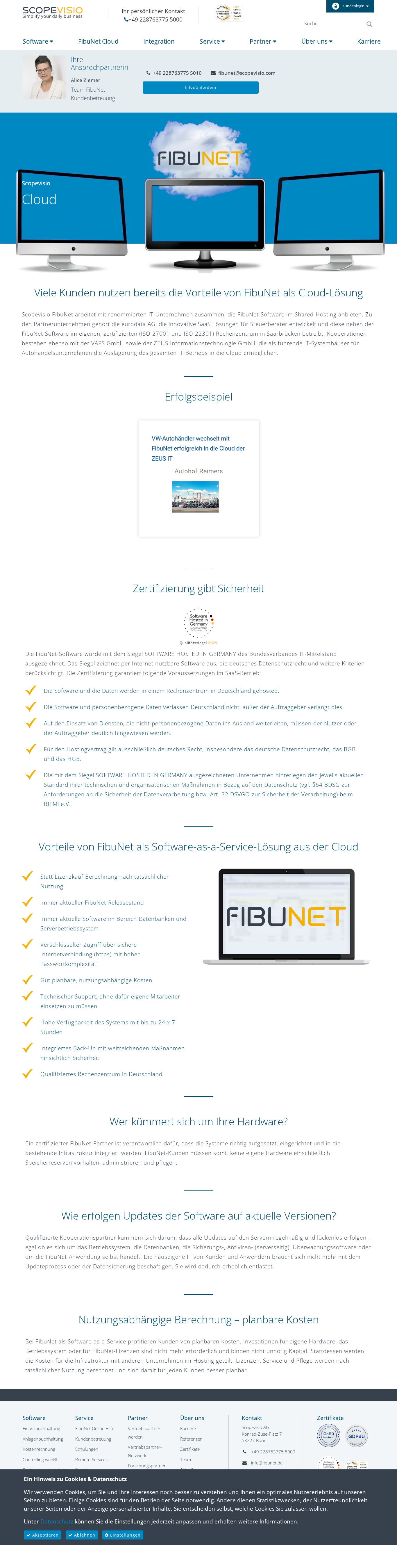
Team (185, 1459)
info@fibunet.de (266, 1463)
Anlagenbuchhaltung (43, 1439)
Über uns (315, 41)
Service (210, 41)
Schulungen (86, 1449)
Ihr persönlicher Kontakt (153, 11)
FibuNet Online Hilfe (94, 1428)
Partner (261, 41)
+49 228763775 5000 (155, 19)
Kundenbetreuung (93, 1439)
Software (36, 41)
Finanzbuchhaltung (41, 1428)
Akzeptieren (45, 1535)
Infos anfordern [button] (200, 87)
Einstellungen (125, 1535)
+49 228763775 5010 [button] (177, 73)
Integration (159, 41)
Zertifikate (190, 1449)
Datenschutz (56, 1521)
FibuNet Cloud (98, 41)
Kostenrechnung (39, 1449)
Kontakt (252, 1418)
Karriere (369, 41)
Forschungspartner (147, 1466)
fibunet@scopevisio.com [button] (246, 73)
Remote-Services (91, 1459)
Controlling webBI (40, 1459)
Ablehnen (84, 1535)
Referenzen (191, 1439)
